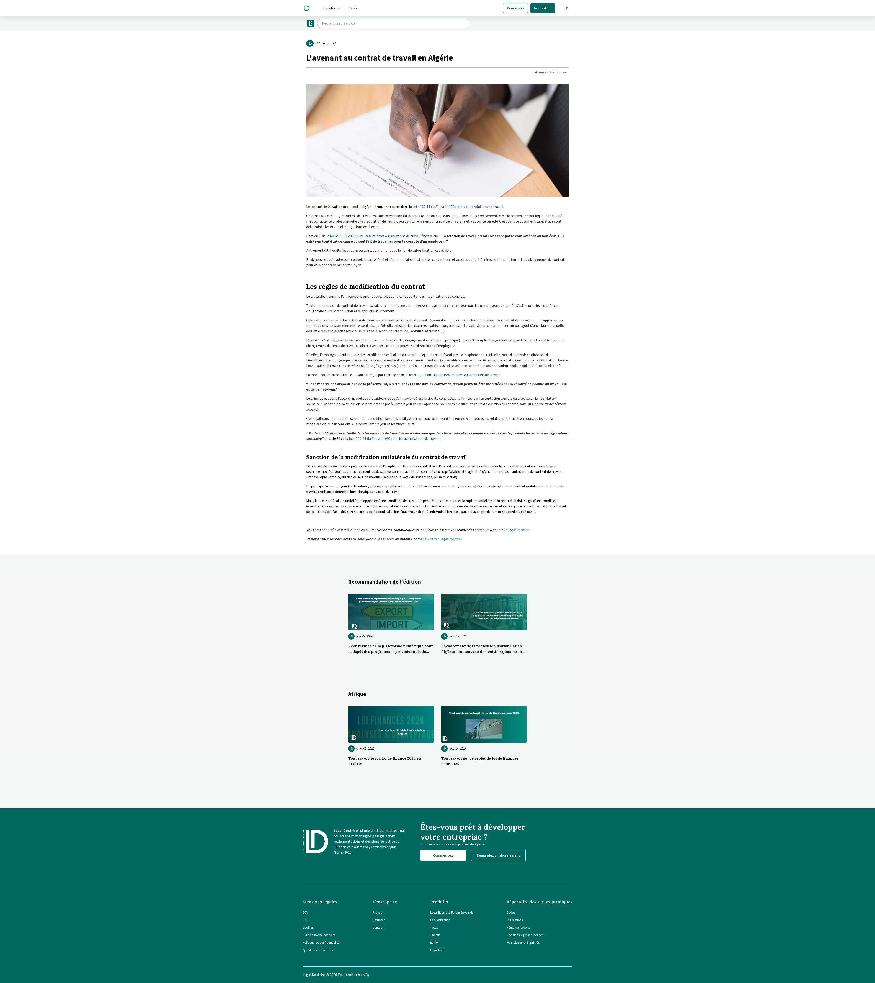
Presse (377, 912)
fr (566, 7)
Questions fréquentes (318, 950)
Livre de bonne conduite (319, 935)
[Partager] (307, 72)
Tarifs (353, 8)
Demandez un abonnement (498, 855)
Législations (515, 920)
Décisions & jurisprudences (525, 935)
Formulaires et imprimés (523, 942)
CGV (305, 912)
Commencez (443, 855)
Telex (434, 927)
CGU (305, 920)
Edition (435, 942)
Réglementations (518, 927)
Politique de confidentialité (321, 942)
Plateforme (331, 8)
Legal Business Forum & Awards (452, 912)
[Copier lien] (306, 72)
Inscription (542, 8)
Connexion (515, 8)
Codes (511, 912)
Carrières (379, 920)
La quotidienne (440, 920)
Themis (435, 935)
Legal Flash (437, 950)
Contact (378, 927)
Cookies (308, 927)
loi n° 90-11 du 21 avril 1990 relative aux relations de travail (458, 206)
